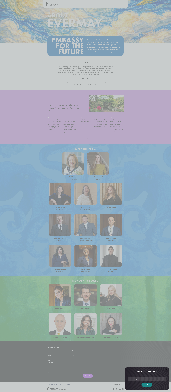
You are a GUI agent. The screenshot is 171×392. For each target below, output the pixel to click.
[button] (167, 369)
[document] (85, 196)
